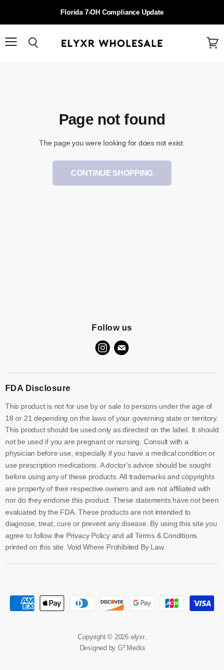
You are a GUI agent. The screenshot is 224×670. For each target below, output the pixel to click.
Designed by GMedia (112, 648)
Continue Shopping (112, 172)
